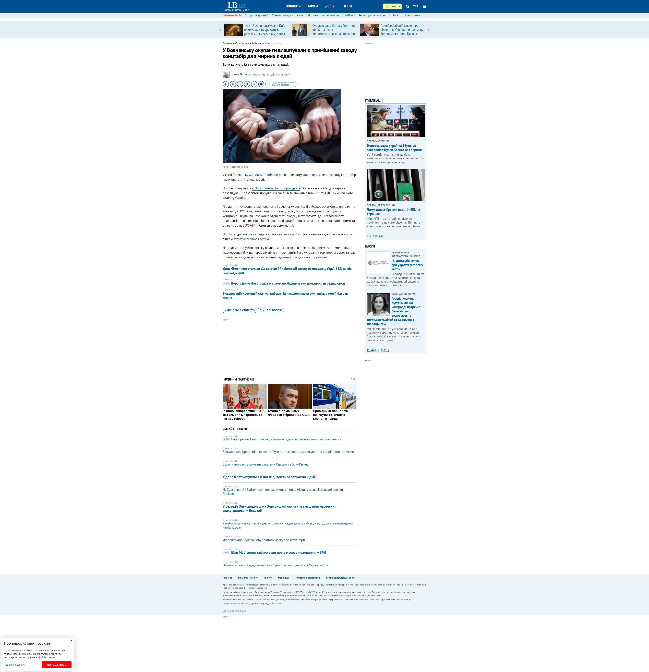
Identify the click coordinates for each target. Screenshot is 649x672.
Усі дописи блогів (378, 349)
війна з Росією (271, 310)
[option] (257, 29)
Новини (292, 6)
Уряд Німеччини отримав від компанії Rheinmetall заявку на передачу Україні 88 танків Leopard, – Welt (287, 270)
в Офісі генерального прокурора (276, 188)
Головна (227, 43)
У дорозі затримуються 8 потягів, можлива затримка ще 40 (269, 476)
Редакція (283, 577)
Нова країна (412, 15)
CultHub (349, 15)
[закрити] (71, 641)
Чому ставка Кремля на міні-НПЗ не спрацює (393, 211)
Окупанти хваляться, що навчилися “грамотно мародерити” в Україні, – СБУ (275, 565)
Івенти (268, 577)
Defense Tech (232, 15)
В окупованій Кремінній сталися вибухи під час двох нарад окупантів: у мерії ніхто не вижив (285, 295)
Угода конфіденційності (340, 577)
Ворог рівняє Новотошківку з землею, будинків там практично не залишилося (284, 283)
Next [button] (428, 29)
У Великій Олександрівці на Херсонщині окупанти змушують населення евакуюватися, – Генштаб (279, 508)
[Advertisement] (290, 345)
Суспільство (242, 43)
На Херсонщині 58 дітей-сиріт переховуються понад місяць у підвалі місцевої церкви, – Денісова (284, 491)
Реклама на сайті (248, 577)
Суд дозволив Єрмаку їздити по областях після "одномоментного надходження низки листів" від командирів (334, 31)
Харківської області (263, 175)
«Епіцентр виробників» (323, 15)
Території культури (372, 15)
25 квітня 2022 (269, 43)
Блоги (313, 6)
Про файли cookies (14, 664)
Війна (255, 43)
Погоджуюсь (56, 664)
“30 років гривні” (256, 15)
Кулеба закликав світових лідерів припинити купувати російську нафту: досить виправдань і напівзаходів (288, 525)
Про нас (227, 577)
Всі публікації (375, 236)
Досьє (330, 6)
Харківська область (239, 310)
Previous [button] (220, 29)
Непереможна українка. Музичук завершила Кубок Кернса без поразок (395, 147)
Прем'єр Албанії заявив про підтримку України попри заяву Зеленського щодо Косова (401, 29)
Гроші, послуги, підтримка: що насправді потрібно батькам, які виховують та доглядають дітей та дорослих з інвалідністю (393, 311)
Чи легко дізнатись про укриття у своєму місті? (407, 264)
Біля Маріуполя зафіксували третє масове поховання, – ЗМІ (275, 552)
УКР (415, 6)
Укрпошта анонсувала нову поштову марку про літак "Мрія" (265, 540)
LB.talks (394, 15)
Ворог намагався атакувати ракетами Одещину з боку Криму (265, 464)
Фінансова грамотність (288, 15)
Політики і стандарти (307, 577)
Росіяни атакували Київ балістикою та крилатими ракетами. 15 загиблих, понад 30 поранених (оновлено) (264, 31)
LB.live (347, 6)
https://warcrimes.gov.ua (251, 239)
